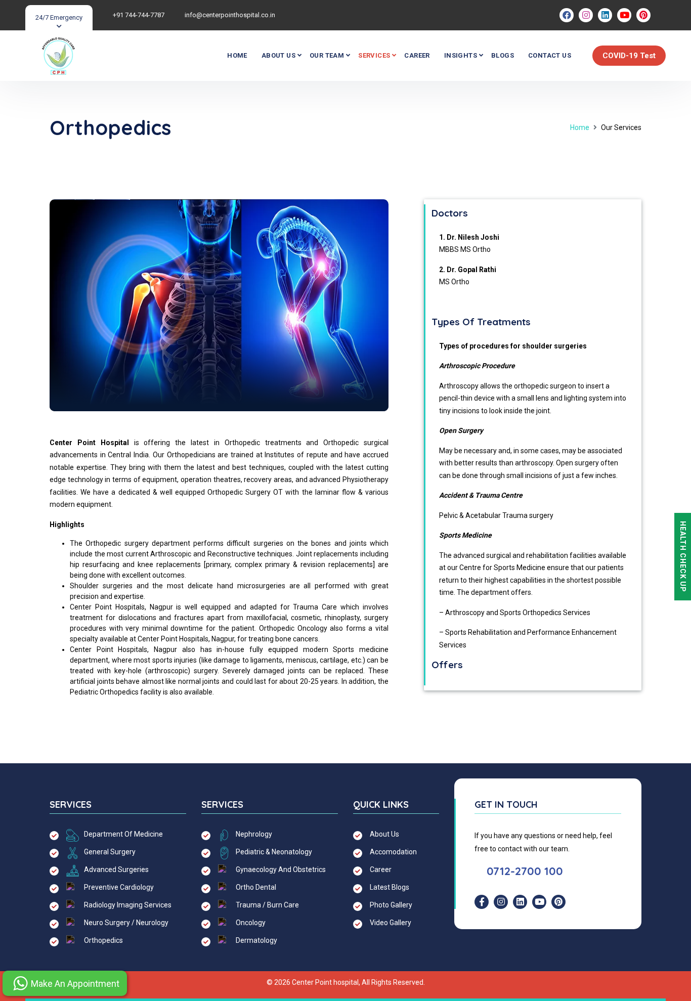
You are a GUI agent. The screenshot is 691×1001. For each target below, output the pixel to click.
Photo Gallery (391, 905)
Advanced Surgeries (116, 869)
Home (237, 55)
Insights (460, 55)
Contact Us (549, 55)
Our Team (327, 55)
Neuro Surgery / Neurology (126, 923)
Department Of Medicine (123, 834)
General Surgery (110, 852)
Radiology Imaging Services (127, 905)
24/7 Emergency (58, 17)
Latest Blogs (389, 887)
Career (416, 55)
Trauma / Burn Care (267, 905)
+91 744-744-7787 (138, 15)
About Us (278, 55)
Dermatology (256, 940)
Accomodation (393, 852)
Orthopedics (103, 940)
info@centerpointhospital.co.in (230, 15)
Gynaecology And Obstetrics (281, 869)
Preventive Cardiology (119, 887)
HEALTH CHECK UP (683, 556)
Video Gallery (390, 923)
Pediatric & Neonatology (274, 852)
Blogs (502, 55)
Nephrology (254, 834)
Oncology (251, 923)
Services (374, 55)
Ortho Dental (256, 887)
